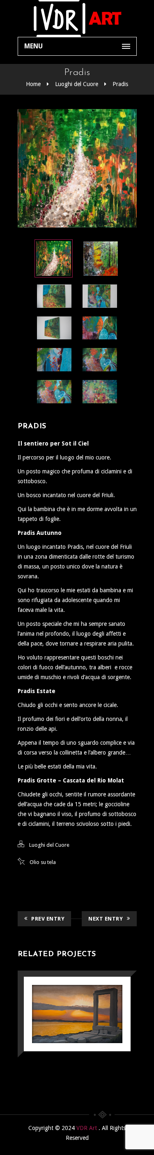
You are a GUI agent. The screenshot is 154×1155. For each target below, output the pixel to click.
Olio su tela (43, 862)
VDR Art (87, 1128)
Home (33, 84)
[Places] (65, 993)
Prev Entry (47, 919)
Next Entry (105, 919)
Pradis (120, 84)
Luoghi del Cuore (76, 84)
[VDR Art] (77, 18)
